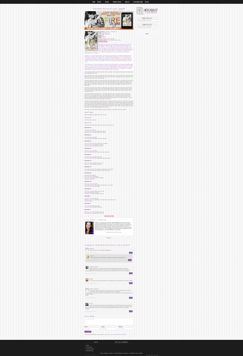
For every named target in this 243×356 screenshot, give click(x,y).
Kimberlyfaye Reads (89, 213)
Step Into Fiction (88, 164)
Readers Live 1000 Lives (90, 199)
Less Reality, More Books (90, 169)
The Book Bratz (88, 130)
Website (108, 232)
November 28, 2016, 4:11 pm (90, 273)
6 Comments (120, 10)
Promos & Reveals (117, 2)
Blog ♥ (147, 2)
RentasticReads (88, 175)
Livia (91, 303)
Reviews (99, 2)
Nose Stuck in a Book (89, 212)
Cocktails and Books (89, 198)
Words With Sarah (88, 138)
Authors (107, 2)
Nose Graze (156, 355)
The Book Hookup (88, 207)
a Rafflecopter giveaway (90, 119)
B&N (113, 40)
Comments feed (90, 348)
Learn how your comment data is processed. (115, 334)
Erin (114, 10)
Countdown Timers (138, 2)
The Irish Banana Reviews (90, 158)
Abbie (91, 279)
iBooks (116, 40)
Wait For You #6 (105, 32)
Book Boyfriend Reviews (90, 186)
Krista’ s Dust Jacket (89, 144)
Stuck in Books (88, 176)
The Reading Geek (88, 137)
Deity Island (87, 192)
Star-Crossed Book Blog (90, 152)
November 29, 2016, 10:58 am (91, 283)
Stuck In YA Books (88, 163)
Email (103, 326)
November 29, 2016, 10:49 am (92, 260)
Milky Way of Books (89, 183)
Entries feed (89, 347)
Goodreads (106, 38)
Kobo (119, 40)
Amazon (109, 40)
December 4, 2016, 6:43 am (90, 297)
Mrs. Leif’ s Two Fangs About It (92, 177)
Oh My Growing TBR (89, 145)
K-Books (86, 201)
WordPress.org (89, 350)
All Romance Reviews (89, 193)
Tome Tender (87, 205)
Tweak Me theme (149, 355)
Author (104, 37)
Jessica (92, 248)
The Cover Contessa (89, 191)
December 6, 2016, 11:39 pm (90, 311)
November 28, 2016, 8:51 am (90, 252)
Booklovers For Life (89, 132)
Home (94, 2)
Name (86, 326)
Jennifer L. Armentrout (111, 31)
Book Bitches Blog (88, 157)
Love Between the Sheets (90, 185)
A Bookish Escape (88, 150)
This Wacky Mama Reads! (90, 131)
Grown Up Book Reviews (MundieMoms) (94, 143)
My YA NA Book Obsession (90, 170)
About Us (127, 2)
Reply (131, 252)
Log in (87, 345)
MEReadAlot (87, 179)
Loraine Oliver (94, 266)
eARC (103, 36)
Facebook (113, 232)
